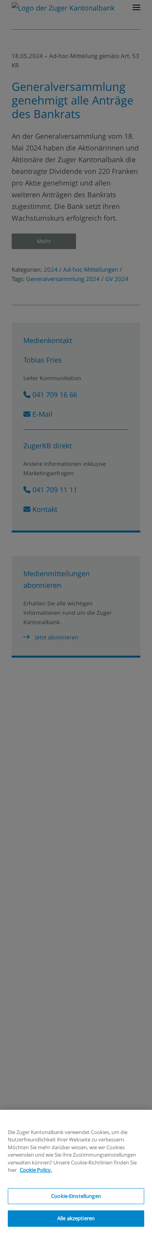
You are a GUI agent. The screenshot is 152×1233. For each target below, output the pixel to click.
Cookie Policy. (36, 1169)
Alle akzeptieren (76, 1218)
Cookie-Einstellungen (76, 1195)
